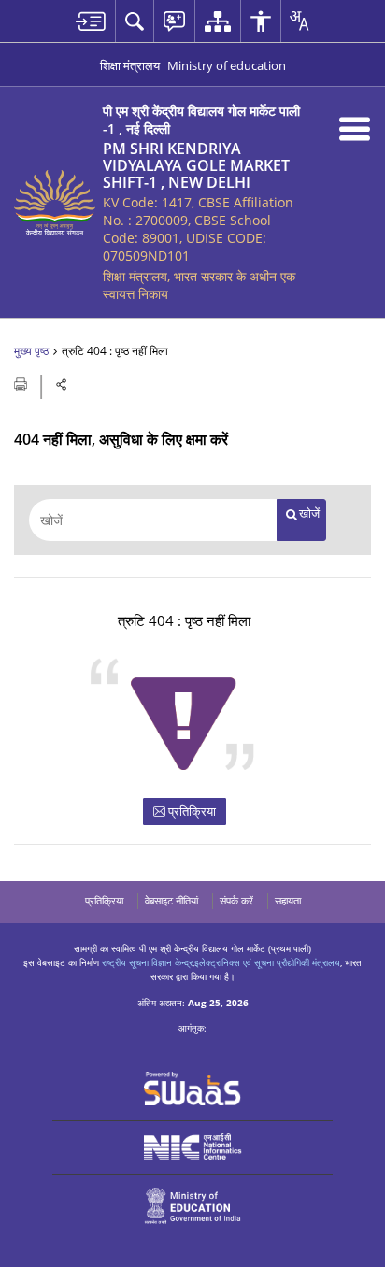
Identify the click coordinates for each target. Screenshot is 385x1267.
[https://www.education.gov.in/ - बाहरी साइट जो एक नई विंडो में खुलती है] (193, 1206)
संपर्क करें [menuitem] (236, 900)
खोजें (309, 513)
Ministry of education (226, 65)
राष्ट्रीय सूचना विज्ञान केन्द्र (147, 962)
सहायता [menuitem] (288, 900)
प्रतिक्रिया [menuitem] (104, 900)
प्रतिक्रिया (190, 811)
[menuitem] (90, 21)
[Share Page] (61, 384)
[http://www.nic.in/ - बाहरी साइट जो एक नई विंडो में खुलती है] (193, 1146)
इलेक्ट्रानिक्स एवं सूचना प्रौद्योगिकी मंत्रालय (267, 962)
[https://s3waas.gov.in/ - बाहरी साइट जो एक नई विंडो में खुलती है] (193, 1088)
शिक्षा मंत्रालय (130, 65)
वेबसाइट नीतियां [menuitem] (171, 900)
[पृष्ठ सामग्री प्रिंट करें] (22, 383)
